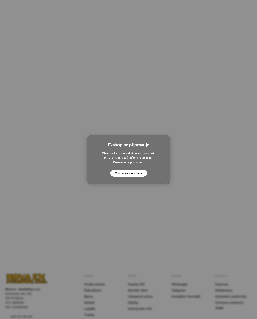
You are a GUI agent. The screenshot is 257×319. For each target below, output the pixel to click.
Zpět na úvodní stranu (128, 173)
